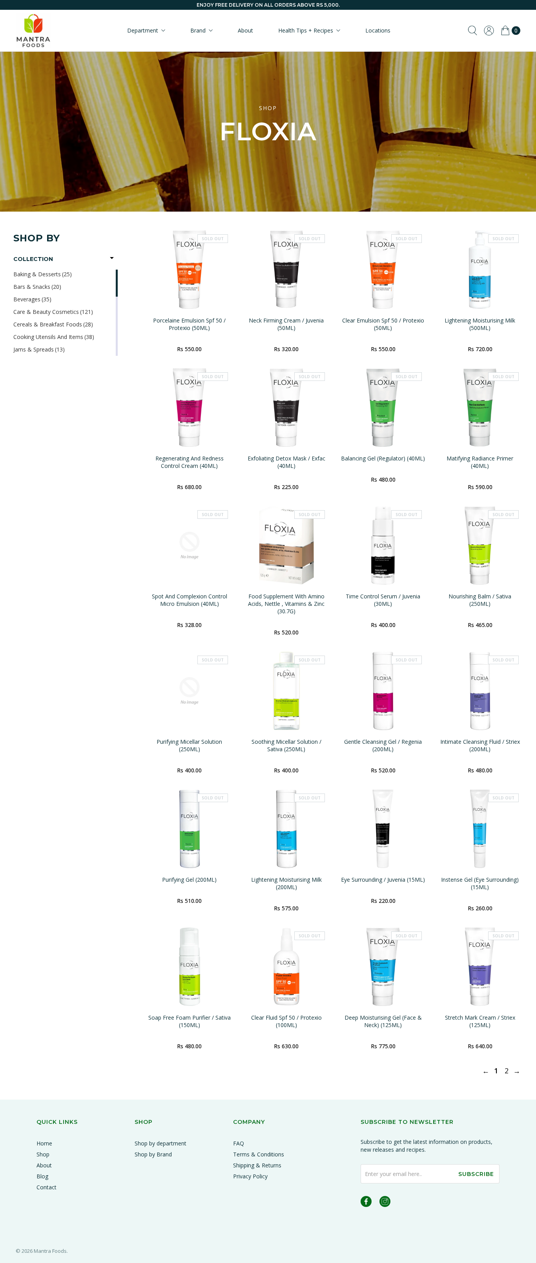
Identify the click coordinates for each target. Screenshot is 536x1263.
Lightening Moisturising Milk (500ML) (480, 324)
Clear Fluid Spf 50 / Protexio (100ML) (286, 1021)
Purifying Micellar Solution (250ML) (189, 745)
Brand (198, 30)
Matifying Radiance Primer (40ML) (480, 462)
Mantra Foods (50, 1250)
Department (142, 30)
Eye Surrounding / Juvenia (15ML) (383, 879)
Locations (377, 30)
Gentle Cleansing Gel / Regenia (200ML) (383, 745)
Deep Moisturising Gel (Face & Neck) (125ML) (383, 1021)
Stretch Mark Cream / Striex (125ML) (480, 1021)
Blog (42, 1176)
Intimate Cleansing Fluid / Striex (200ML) (480, 745)
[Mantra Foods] (33, 30)
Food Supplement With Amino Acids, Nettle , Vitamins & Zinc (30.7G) (286, 604)
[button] (65, 259)
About (245, 30)
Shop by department (160, 1143)
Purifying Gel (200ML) (189, 879)
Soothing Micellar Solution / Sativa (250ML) (286, 745)
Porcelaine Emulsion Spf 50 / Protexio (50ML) (189, 324)
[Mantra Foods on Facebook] (366, 1203)
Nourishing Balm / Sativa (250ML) (479, 600)
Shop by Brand (153, 1154)
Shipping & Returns (257, 1165)
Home (44, 1143)
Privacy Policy (250, 1176)
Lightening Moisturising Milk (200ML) (286, 883)
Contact (46, 1187)
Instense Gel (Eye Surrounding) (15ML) (480, 883)
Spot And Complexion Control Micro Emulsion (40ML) (189, 600)
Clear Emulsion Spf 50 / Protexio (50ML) (383, 324)
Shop (42, 1154)
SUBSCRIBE (476, 1174)
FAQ (238, 1143)
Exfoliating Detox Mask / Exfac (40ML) (286, 462)
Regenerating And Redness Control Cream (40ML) (189, 462)
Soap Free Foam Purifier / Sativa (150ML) (189, 1021)
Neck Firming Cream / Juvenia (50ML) (286, 324)
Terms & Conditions (258, 1154)
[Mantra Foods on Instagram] (384, 1203)
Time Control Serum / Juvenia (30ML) (383, 600)
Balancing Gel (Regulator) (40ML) (383, 458)
